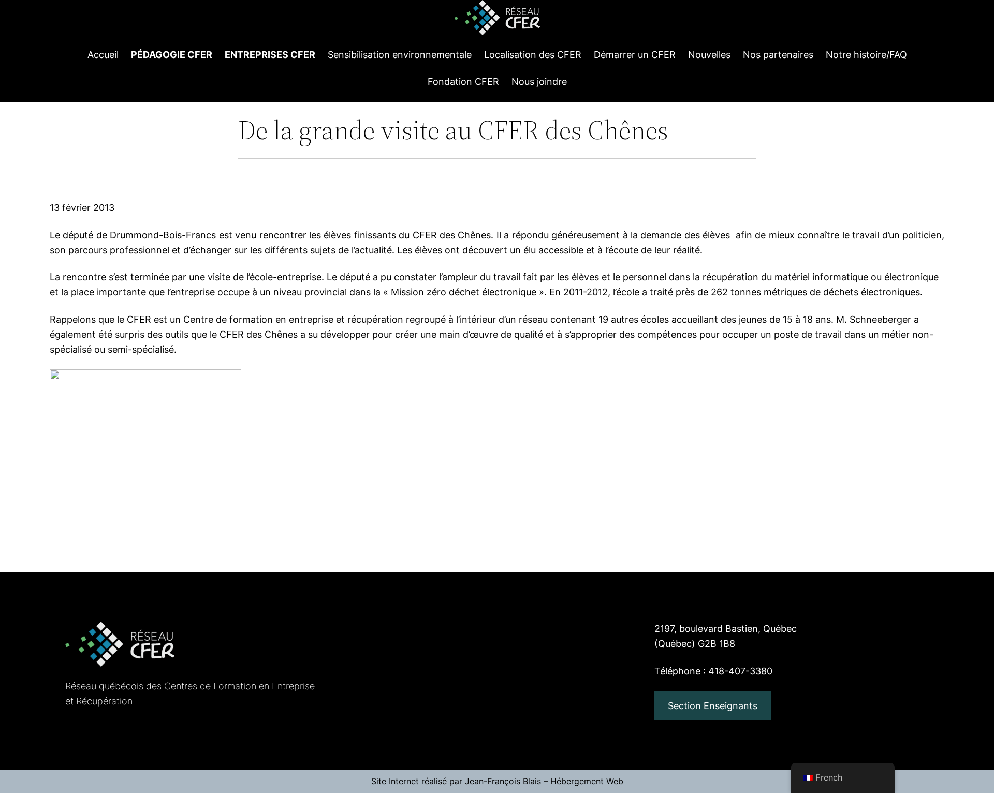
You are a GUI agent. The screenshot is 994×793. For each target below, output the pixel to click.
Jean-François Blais (503, 781)
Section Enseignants (712, 705)
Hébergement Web (586, 781)
